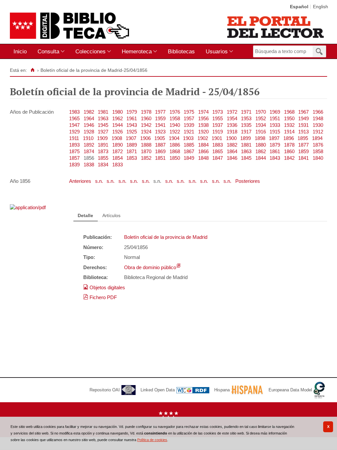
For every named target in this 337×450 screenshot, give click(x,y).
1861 (275, 151)
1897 (274, 138)
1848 (203, 158)
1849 (189, 158)
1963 (103, 118)
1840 (318, 158)
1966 (318, 112)
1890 (117, 145)
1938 (203, 125)
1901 (217, 138)
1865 (217, 151)
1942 (146, 125)
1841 (303, 158)
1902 (202, 138)
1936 (232, 125)
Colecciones (90, 51)
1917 (246, 131)
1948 (318, 118)
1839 (74, 164)
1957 (189, 118)
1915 (275, 131)
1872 (117, 151)
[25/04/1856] (28, 207)
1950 (289, 118)
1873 (103, 151)
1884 (203, 145)
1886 (174, 145)
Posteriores (247, 181)
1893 (74, 145)
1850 (174, 158)
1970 (260, 112)
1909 (102, 138)
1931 (303, 125)
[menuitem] (21, 51)
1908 (117, 138)
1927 (103, 131)
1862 (260, 151)
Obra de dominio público (150, 267)
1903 (188, 138)
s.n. (99, 181)
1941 (160, 125)
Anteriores (80, 181)
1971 (246, 112)
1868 (174, 151)
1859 (303, 151)
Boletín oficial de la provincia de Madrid (165, 237)
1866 (203, 151)
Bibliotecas (181, 51)
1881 (246, 145)
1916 (260, 131)
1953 (246, 118)
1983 (74, 112)
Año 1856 (20, 181)
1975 (189, 112)
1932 (289, 125)
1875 (74, 151)
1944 (117, 125)
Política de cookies (152, 440)
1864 (232, 151)
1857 (74, 158)
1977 (160, 112)
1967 (303, 112)
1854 (117, 158)
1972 (232, 112)
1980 (117, 112)
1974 (203, 112)
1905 (159, 138)
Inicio (20, 51)
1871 (131, 151)
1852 (146, 158)
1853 (131, 158)
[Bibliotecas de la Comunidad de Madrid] (276, 27)
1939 (189, 125)
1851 (160, 158)
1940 (174, 125)
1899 (245, 138)
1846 (232, 158)
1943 (131, 125)
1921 (189, 131)
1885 (189, 145)
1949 (303, 118)
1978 (146, 112)
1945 (103, 125)
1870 (146, 151)
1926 (117, 131)
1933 (275, 125)
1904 (174, 138)
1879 (275, 145)
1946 (89, 125)
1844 (260, 158)
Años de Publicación (32, 112)
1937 (217, 125)
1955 (217, 118)
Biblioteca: (95, 277)
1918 (232, 131)
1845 (246, 158)
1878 (289, 145)
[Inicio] (32, 70)
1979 (131, 112)
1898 (260, 138)
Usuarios (217, 51)
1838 (89, 164)
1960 (146, 118)
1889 (131, 145)
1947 (74, 125)
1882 (232, 145)
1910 (88, 138)
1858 (318, 151)
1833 (117, 164)
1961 (131, 118)
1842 (289, 158)
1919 (217, 131)
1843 (275, 158)
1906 (145, 138)
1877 (303, 145)
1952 (260, 118)
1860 (289, 151)
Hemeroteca (137, 51)
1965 (74, 118)
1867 (189, 151)
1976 (174, 112)
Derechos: (95, 267)
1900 (231, 138)
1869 (160, 151)
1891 (103, 145)
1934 (260, 125)
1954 (232, 118)
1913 (303, 131)
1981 (103, 112)
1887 (160, 145)
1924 (146, 131)
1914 (289, 131)
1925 (131, 131)
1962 (117, 118)
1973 (217, 112)
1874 (89, 151)
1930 (318, 125)
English (320, 6)
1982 (89, 112)
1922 (174, 131)
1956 (203, 118)
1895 (303, 138)
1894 (317, 138)
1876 (318, 145)
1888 (146, 145)
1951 (275, 118)
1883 (217, 145)
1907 (131, 138)
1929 (74, 131)
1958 (174, 118)
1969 (275, 112)
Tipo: (89, 257)
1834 (103, 164)
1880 (260, 145)
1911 (74, 138)
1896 (288, 138)
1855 (103, 158)
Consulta (48, 51)
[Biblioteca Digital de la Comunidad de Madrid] (69, 26)
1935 (246, 125)
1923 (160, 131)
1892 (89, 145)
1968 (289, 112)
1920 (203, 131)
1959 (160, 118)
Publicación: (97, 237)
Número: (93, 247)
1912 (318, 131)
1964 (89, 118)
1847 (217, 158)
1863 (246, 151)
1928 (89, 131)
